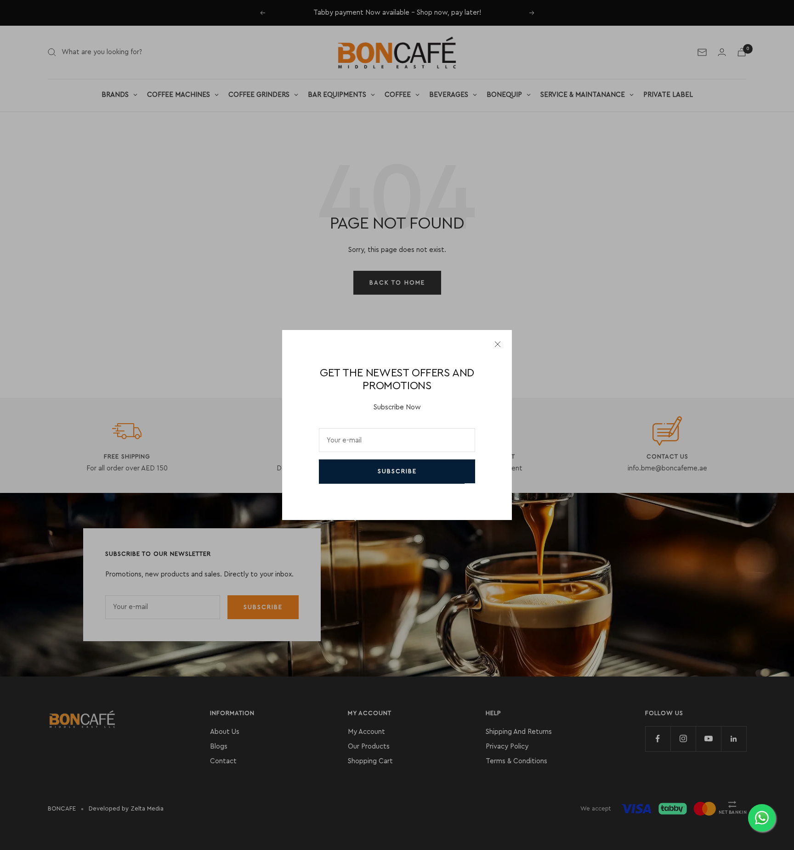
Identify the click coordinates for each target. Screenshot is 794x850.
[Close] (497, 344)
